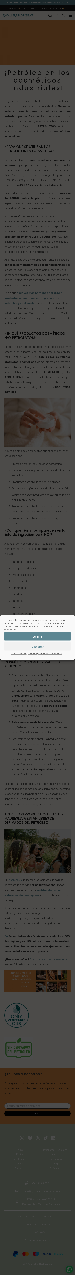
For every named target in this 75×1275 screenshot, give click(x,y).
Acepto (37, 636)
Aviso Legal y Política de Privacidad (45, 653)
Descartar (38, 646)
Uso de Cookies (19, 653)
